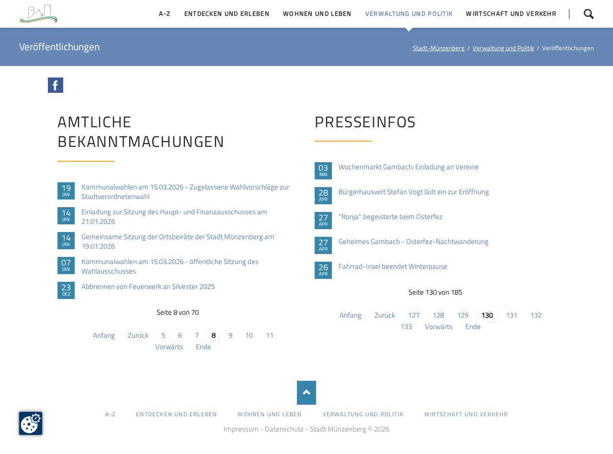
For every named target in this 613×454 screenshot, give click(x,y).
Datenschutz (284, 428)
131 (511, 315)
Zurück (138, 335)
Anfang (104, 335)
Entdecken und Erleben (176, 414)
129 (462, 315)
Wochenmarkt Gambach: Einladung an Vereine (409, 167)
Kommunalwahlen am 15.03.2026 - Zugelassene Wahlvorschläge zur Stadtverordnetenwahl (185, 191)
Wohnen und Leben (270, 414)
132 (536, 315)
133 (406, 326)
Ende (203, 346)
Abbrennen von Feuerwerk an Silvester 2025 (148, 286)
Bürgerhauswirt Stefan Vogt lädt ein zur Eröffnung (414, 192)
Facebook (55, 85)
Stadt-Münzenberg (439, 48)
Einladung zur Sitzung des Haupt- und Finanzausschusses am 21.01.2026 (174, 216)
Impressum (241, 428)
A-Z (110, 414)
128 (438, 315)
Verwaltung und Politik (503, 48)
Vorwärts (169, 346)
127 (414, 315)
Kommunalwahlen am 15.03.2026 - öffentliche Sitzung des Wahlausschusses (170, 266)
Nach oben (306, 393)
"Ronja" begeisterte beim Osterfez (391, 216)
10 (249, 335)
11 (269, 335)
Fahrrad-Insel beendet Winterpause (393, 266)
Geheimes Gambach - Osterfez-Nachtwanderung (413, 241)
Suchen (581, 14)
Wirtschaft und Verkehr (466, 414)
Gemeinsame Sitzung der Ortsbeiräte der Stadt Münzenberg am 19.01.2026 (177, 241)
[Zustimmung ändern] (30, 423)
